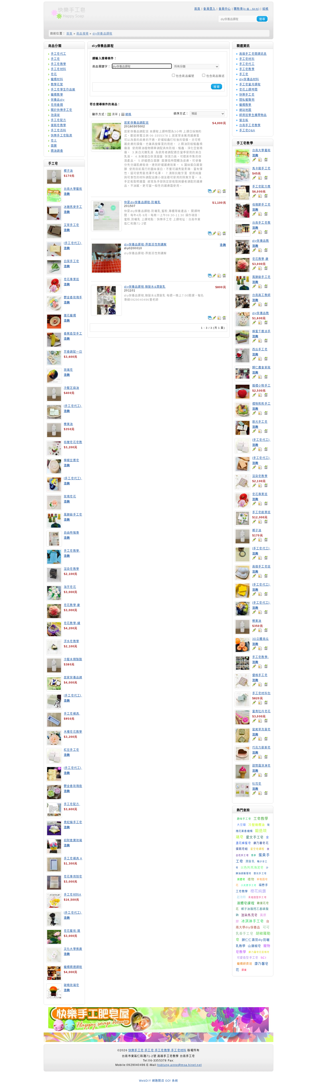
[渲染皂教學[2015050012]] (54, 581)
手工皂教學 (58, 64)
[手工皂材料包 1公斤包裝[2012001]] (242, 705)
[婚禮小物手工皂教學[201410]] (242, 398)
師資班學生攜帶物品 (253, 115)
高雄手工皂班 (261, 566)
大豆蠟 (241, 824)
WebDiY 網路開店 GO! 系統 (158, 1080)
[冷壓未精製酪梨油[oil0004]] (54, 671)
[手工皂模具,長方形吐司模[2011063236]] (54, 726)
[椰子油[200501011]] (54, 183)
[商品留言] (254, 160)
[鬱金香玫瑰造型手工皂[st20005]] (54, 798)
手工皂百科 (58, 130)
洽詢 (67, 194)
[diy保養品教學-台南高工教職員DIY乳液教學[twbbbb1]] (242, 253)
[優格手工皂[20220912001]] (242, 687)
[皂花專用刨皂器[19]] (54, 888)
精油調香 (57, 150)
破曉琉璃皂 (71, 985)
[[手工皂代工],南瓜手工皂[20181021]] (242, 597)
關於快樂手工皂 (61, 110)
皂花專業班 (71, 279)
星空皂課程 (257, 849)
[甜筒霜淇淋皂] (242, 778)
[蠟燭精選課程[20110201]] (54, 979)
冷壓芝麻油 (71, 388)
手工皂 (55, 59)
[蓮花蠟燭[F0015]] (54, 327)
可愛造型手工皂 (247, 957)
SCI (263, 957)
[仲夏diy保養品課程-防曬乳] (106, 229)
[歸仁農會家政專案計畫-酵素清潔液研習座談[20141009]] (242, 379)
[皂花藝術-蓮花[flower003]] (54, 943)
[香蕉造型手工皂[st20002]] (54, 346)
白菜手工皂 (71, 261)
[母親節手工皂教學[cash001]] (242, 217)
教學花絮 (57, 84)
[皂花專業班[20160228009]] (54, 291)
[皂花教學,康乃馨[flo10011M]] (54, 617)
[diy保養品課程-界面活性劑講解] (106, 272)
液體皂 (241, 879)
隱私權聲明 (247, 99)
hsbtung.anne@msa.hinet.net (179, 1065)
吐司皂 (257, 783)
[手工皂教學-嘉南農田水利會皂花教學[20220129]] (242, 669)
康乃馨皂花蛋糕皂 (259, 952)
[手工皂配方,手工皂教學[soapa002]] (54, 816)
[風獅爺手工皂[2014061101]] (54, 527)
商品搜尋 (82, 33)
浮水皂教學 (71, 641)
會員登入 (209, 8)
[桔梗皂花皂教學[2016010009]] (54, 454)
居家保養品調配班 (136, 122)
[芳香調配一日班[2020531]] (54, 364)
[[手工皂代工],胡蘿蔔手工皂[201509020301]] (242, 470)
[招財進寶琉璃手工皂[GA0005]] (54, 852)
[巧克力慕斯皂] (242, 759)
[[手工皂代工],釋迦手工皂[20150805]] (54, 925)
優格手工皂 (260, 675)
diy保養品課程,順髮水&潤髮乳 (144, 286)
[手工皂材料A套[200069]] (54, 907)
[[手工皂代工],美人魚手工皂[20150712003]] (54, 490)
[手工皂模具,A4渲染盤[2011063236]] (54, 870)
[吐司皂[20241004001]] (242, 796)
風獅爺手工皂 (73, 514)
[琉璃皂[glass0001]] (54, 382)
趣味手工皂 (244, 818)
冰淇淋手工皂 (252, 921)
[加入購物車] (266, 160)
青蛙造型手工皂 (257, 897)
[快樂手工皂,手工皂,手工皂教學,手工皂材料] (71, 20)
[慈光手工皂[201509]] (242, 434)
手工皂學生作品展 (63, 89)
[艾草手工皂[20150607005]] (54, 237)
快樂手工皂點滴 (61, 135)
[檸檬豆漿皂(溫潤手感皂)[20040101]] (54, 472)
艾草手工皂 (71, 225)
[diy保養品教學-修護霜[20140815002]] (242, 325)
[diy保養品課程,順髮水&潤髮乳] (106, 314)
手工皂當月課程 (250, 84)
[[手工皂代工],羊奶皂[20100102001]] (54, 780)
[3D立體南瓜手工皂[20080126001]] (242, 651)
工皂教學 (260, 818)
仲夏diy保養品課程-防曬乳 (142, 202)
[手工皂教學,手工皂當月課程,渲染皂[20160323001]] (54, 563)
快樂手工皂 (247, 94)
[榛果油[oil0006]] (54, 436)
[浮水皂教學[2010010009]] (54, 653)
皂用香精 (57, 104)
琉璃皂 (68, 369)
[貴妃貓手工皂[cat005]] (54, 834)
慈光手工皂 (260, 421)
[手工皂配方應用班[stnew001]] (242, 198)
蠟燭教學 (57, 94)
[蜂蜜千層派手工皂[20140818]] (242, 343)
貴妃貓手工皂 (73, 822)
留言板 (244, 120)
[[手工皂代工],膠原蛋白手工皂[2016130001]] (54, 255)
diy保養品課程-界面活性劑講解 (145, 244)
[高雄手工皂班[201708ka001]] (242, 579)
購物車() (246, 8)
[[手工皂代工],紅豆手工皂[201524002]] (242, 452)
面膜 (54, 145)
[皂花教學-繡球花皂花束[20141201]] (54, 635)
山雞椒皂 (254, 946)
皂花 (54, 74)
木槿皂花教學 (73, 731)
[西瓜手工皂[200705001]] (242, 361)
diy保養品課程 (103, 33)
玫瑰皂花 (70, 496)
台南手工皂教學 (250, 125)
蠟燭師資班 (244, 963)
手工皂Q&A (247, 130)
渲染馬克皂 (249, 915)
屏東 (244, 970)
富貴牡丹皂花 (261, 711)
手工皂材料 (58, 69)
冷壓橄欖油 (256, 824)
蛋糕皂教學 (58, 125)
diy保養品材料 (249, 79)
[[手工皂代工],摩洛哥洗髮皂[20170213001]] (242, 560)
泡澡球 (55, 115)
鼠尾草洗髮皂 (261, 729)
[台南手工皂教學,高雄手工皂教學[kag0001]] (242, 235)
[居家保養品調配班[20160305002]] (54, 689)
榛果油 (68, 424)
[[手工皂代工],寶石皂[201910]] (242, 615)
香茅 (253, 855)
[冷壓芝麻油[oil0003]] (54, 400)
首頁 (197, 8)
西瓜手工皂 (260, 349)
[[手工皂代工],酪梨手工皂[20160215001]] (54, 418)
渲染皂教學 (71, 569)
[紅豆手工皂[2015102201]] (54, 762)
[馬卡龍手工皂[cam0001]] (242, 180)
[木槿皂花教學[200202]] (54, 744)
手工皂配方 (58, 120)
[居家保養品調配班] (106, 150)
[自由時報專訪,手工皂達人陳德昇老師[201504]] (54, 545)
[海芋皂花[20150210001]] (54, 599)
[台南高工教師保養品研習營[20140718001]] (242, 307)
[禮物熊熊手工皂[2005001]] (242, 416)
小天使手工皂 (248, 885)
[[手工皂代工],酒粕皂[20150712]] (54, 708)
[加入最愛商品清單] (260, 160)
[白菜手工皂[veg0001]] (54, 273)
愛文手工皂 (255, 837)
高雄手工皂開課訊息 (253, 53)
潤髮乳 (250, 861)
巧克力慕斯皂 (261, 747)
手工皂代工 (58, 53)
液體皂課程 (246, 903)
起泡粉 (241, 897)
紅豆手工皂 (71, 750)
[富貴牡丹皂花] (242, 723)
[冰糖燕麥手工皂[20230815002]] (54, 219)
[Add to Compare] (210, 191)
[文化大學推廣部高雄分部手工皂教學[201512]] (54, 961)
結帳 (265, 8)
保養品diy (58, 99)
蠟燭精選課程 (73, 967)
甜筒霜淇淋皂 (261, 765)
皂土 (54, 140)
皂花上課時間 (248, 89)
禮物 (251, 879)
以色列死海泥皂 (252, 867)
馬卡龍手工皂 (261, 168)
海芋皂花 (70, 587)
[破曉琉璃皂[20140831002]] (54, 997)
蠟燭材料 (57, 79)
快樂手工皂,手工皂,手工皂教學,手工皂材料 (157, 1050)
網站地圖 (245, 110)
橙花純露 (258, 891)
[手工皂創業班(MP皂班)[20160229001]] (242, 524)
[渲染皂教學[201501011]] (242, 488)
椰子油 (68, 170)
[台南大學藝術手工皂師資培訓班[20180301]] (54, 201)
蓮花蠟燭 (70, 315)
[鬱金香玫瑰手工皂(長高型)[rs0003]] (54, 309)
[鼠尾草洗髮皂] (242, 741)
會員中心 (225, 8)
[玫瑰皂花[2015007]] (54, 508)
